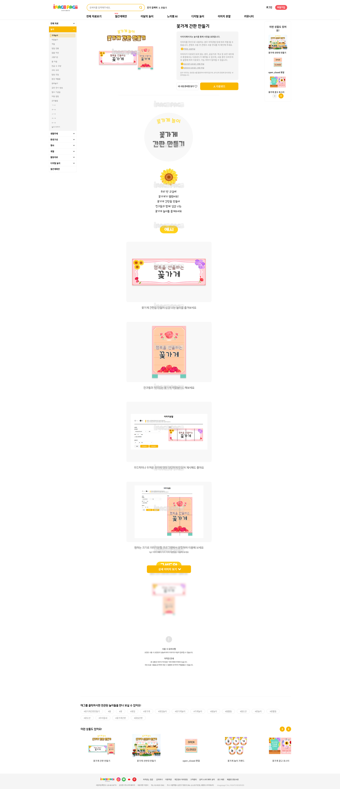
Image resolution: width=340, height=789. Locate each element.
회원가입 (281, 7)
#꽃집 (132, 711)
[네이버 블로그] (124, 779)
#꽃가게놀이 (180, 711)
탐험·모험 (55, 75)
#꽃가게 (146, 711)
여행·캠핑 (55, 97)
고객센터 (193, 779)
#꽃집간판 (138, 718)
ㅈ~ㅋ (54, 118)
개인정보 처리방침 (181, 779)
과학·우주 (55, 70)
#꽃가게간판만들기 (92, 711)
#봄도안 (243, 711)
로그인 (269, 7)
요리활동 (55, 101)
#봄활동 (228, 711)
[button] (282, 729)
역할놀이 (55, 40)
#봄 (109, 711)
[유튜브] (129, 779)
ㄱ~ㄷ (54, 105)
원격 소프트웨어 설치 (207, 779)
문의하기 (159, 779)
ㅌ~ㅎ (54, 123)
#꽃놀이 (258, 711)
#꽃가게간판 (120, 718)
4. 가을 (162, 7)
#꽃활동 (273, 711)
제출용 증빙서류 (233, 779)
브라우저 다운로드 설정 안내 (193, 68)
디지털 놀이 (197, 16)
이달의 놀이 (147, 16)
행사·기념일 (56, 92)
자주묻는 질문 (148, 779)
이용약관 (168, 779)
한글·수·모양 (56, 66)
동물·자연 (55, 53)
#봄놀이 (213, 711)
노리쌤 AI (172, 16)
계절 (53, 44)
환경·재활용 (56, 79)
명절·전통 (55, 49)
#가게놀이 (198, 711)
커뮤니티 (249, 16)
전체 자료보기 (93, 16)
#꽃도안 (87, 718)
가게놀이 (55, 35)
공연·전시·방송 (57, 88)
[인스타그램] (118, 779)
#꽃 (120, 711)
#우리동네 (103, 718)
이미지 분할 (224, 16)
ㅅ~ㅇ (54, 114)
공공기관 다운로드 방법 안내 (193, 64)
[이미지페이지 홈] (107, 779)
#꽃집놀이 (162, 711)
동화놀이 (55, 83)
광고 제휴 (220, 779)
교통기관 (55, 57)
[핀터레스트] (134, 779)
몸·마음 (54, 62)
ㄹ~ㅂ (54, 110)
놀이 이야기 (56, 127)
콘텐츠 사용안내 (189, 49)
